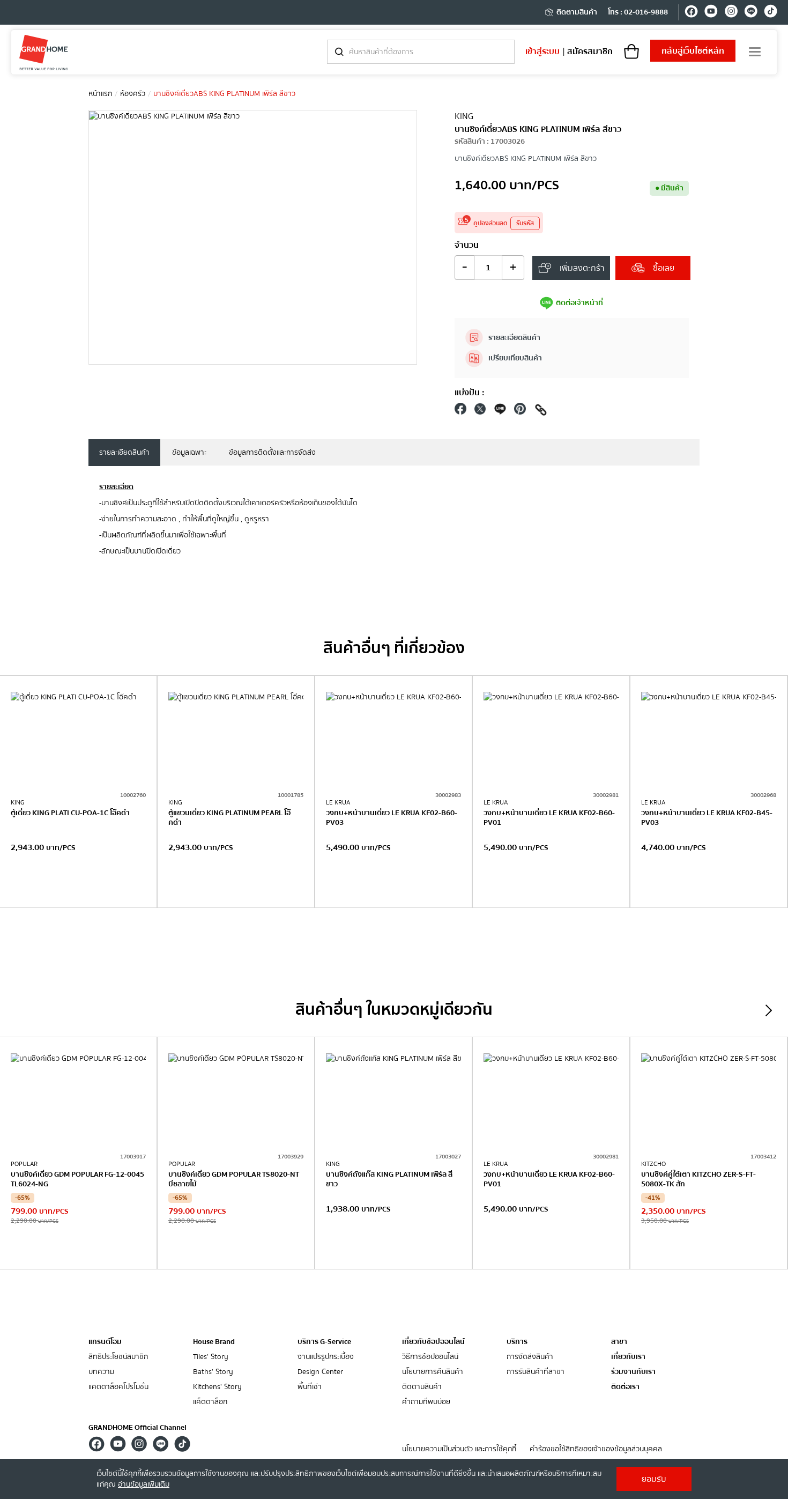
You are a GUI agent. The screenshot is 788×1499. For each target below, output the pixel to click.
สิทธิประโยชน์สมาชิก (118, 1357)
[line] (750, 12)
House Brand (214, 1341)
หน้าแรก (100, 94)
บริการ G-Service (324, 1341)
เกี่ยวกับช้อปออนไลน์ (433, 1341)
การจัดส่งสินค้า (530, 1357)
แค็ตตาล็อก (210, 1402)
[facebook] (691, 12)
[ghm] (43, 52)
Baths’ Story (213, 1372)
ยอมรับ (654, 1479)
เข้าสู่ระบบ (542, 51)
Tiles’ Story (210, 1357)
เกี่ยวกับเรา (628, 1357)
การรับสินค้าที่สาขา (535, 1372)
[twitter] (480, 411)
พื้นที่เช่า (310, 1387)
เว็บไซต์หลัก (692, 51)
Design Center (320, 1372)
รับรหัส (525, 223)
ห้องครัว (132, 94)
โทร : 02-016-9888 (638, 12)
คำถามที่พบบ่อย (426, 1402)
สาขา (619, 1342)
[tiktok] (770, 12)
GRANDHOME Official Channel (137, 1427)
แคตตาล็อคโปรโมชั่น (118, 1387)
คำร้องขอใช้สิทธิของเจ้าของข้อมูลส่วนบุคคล (596, 1449)
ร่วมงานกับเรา (633, 1372)
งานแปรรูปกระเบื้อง (326, 1357)
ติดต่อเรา (625, 1387)
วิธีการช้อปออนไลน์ (430, 1357)
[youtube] (711, 12)
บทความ (101, 1372)
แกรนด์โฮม (105, 1341)
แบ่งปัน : (470, 392)
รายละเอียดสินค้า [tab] (124, 453)
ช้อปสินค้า (78, 885)
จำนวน (467, 245)
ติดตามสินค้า (576, 12)
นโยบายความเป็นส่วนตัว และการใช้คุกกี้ (459, 1449)
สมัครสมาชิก (590, 51)
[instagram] (731, 12)
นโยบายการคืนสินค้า (432, 1372)
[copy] (541, 411)
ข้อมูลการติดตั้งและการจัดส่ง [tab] (272, 453)
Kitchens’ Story (217, 1387)
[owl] (768, 1010)
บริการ (517, 1341)
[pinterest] (520, 411)
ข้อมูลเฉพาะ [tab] (189, 453)
